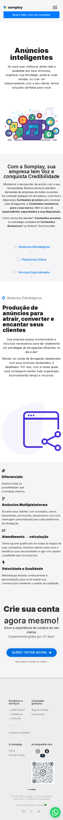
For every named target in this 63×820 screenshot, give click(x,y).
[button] (55, 7)
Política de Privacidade (38, 798)
